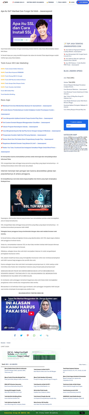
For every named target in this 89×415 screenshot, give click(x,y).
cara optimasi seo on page (79, 148)
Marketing (75, 137)
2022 (65, 78)
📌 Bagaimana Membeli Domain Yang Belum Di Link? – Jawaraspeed (23, 143)
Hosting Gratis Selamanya (35, 2)
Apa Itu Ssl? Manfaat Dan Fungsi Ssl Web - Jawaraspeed (26, 11)
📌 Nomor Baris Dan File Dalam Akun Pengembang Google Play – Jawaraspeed (27, 139)
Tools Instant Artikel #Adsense (12, 68)
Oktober (66, 82)
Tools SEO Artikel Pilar (7, 90)
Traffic (65, 141)
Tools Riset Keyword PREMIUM (12, 72)
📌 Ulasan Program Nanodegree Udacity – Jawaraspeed (19, 126)
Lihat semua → (83, 364)
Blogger (72, 141)
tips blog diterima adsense (77, 145)
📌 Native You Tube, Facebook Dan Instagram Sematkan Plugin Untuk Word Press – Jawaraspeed (28, 150)
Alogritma (66, 144)
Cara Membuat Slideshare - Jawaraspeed (75, 89)
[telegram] (40, 336)
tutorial (75, 138)
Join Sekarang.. (71, 413)
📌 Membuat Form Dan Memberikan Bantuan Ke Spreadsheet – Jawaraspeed (26, 106)
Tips (72, 144)
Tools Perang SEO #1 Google (11, 76)
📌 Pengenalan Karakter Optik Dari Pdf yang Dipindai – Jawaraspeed (23, 135)
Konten (66, 137)
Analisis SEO (67, 147)
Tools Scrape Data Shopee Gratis (13, 83)
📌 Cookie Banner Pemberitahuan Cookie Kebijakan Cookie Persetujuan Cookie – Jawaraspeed (28, 112)
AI (83, 137)
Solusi (81, 138)
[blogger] (21, 336)
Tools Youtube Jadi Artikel (11, 87)
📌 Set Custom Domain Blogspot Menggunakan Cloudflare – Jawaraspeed (25, 122)
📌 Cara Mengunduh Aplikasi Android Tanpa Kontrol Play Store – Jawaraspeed (27, 118)
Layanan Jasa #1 (18, 2)
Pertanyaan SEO (70, 142)
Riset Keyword (81, 142)
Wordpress (67, 138)
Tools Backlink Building (8, 94)
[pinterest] (27, 336)
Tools (74, 140)
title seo (79, 149)
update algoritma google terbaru (76, 150)
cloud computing (70, 149)
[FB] (15, 336)
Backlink (81, 140)
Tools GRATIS (61, 2)
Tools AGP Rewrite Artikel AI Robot (13, 79)
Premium (50, 2)
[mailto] (47, 336)
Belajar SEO (67, 140)
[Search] (84, 125)
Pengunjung (67, 148)
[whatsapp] (34, 336)
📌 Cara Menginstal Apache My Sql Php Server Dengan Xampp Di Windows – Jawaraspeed (31, 131)
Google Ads (76, 147)
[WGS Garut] (31, 360)
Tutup (82, 413)
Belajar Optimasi (82, 141)
